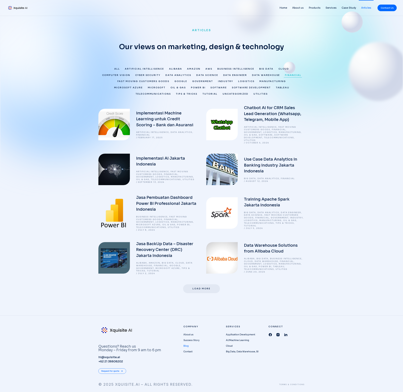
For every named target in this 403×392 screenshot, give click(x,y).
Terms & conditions (292, 384)
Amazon (193, 68)
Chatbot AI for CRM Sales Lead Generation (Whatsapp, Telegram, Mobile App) (272, 113)
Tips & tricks (186, 93)
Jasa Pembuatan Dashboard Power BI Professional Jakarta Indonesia (166, 203)
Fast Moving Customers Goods (143, 81)
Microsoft (156, 87)
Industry (225, 81)
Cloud (283, 68)
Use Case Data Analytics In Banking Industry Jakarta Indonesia (270, 165)
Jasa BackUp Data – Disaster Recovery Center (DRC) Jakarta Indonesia (164, 249)
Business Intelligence (235, 68)
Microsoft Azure (128, 87)
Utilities (260, 93)
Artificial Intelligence (144, 68)
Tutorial (210, 93)
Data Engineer (235, 75)
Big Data (266, 68)
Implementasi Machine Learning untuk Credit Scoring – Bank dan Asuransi (164, 119)
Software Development (251, 87)
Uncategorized (235, 93)
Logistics (246, 81)
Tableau (282, 87)
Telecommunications (153, 93)
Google (180, 81)
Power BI (198, 87)
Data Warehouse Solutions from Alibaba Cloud (271, 248)
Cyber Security (147, 75)
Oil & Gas (178, 87)
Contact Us (387, 7)
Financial (293, 75)
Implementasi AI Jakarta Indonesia (160, 161)
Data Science (207, 75)
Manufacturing (272, 81)
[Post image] (114, 124)
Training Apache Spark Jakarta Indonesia (266, 202)
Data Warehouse (266, 75)
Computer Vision (116, 75)
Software (218, 87)
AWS (208, 68)
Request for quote (110, 371)
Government (202, 81)
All (117, 68)
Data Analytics (178, 75)
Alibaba (175, 68)
